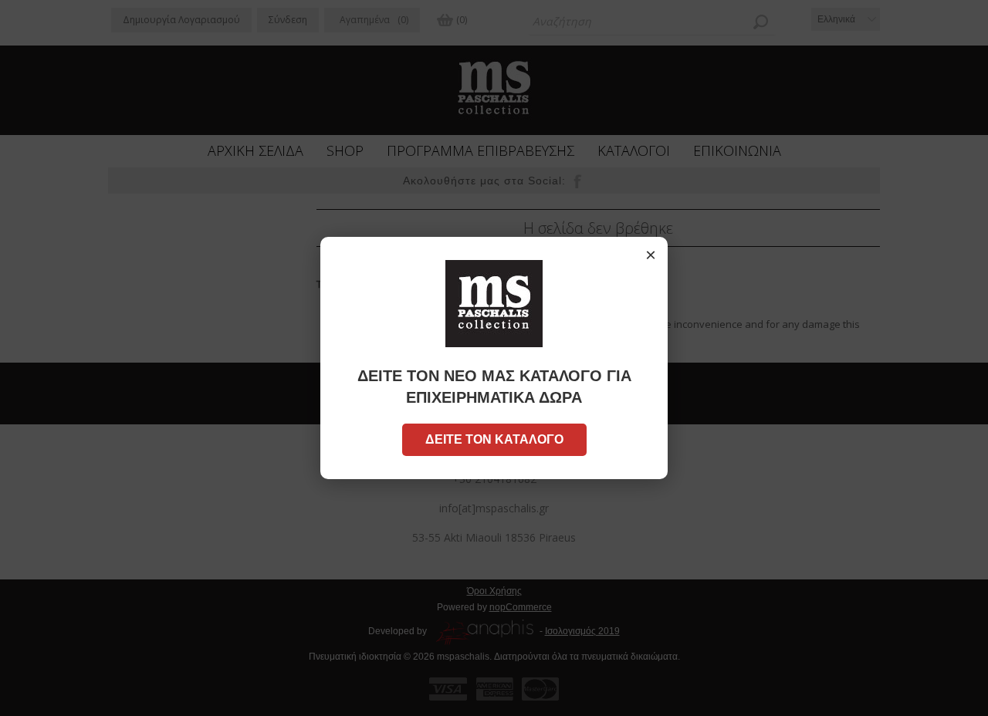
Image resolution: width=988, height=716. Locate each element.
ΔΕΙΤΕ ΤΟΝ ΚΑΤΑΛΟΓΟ (494, 439)
